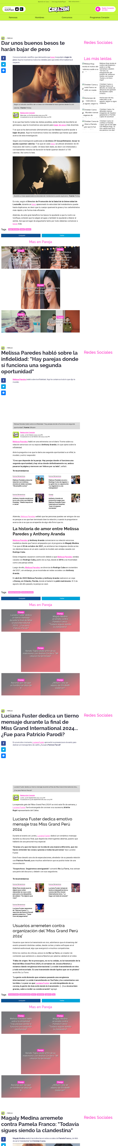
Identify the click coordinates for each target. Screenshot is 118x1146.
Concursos (67, 17)
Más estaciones (74, 1)
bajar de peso (13, 229)
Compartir (22, 235)
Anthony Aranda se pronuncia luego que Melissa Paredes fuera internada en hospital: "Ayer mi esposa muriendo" (57, 503)
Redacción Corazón (27, 113)
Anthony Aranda (27, 592)
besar (52, 57)
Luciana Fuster (38, 742)
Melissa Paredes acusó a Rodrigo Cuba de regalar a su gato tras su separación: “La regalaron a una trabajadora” (59, 484)
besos (28, 229)
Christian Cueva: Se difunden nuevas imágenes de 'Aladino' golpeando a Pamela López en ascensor (108, 113)
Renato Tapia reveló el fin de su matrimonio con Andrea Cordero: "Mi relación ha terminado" (21, 322)
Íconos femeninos (19, 476)
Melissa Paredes (28, 516)
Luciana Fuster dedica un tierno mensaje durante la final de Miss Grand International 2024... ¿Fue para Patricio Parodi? (60, 259)
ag (54, 994)
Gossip (51, 494)
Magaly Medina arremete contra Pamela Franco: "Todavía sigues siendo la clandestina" (40, 291)
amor (33, 994)
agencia (48, 994)
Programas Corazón (99, 17)
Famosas (13, 17)
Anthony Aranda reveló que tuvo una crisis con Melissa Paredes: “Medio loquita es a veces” (23, 501)
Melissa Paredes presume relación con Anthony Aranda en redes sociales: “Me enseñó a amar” (22, 483)
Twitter (62, 235)
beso (53, 144)
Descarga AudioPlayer (59, 2)
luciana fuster (13, 994)
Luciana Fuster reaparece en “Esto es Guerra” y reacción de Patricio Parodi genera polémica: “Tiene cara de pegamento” (23, 912)
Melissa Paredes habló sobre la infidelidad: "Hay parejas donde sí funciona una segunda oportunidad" (21, 258)
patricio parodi (25, 994)
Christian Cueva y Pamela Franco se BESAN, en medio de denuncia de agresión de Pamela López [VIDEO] (108, 88)
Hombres (39, 17)
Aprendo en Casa (43, 2)
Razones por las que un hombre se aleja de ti (60, 323)
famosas (40, 994)
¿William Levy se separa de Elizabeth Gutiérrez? (60, 685)
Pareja (10, 38)
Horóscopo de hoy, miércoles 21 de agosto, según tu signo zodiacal (108, 100)
